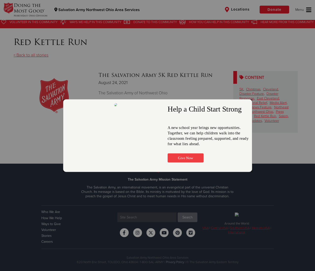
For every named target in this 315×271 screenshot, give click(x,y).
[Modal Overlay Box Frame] (157, 135)
